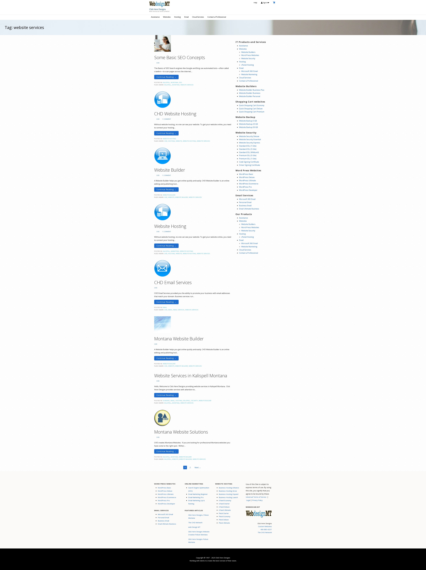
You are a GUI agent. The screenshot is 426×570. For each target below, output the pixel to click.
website (179, 141)
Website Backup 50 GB (248, 127)
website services (187, 85)
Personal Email (245, 202)
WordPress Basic (246, 174)
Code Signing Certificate (249, 162)
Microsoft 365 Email (249, 71)
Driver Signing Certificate (249, 165)
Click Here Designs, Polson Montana (198, 516)
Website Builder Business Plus (251, 90)
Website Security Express (249, 142)
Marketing (175, 251)
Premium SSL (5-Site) (247, 155)
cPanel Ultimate (225, 510)
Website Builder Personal (249, 96)
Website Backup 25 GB (248, 124)
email (170, 310)
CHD (158, 63)
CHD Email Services (173, 282)
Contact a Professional (216, 17)
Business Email (245, 205)
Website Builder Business (249, 93)
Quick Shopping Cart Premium (251, 111)
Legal (248, 500)
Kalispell (166, 82)
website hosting (189, 141)
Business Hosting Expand (228, 494)
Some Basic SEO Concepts (179, 57)
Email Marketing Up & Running (196, 502)
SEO (180, 82)
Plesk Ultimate (224, 523)
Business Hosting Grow (228, 491)
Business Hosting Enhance (229, 488)
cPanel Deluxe (224, 507)
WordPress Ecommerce (248, 183)
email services (178, 310)
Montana (174, 82)
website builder (181, 197)
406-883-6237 (266, 529)
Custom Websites (265, 526)
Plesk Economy (224, 516)
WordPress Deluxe (246, 177)
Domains (166, 400)
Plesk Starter (224, 513)
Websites (167, 17)
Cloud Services (198, 17)
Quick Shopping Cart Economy (251, 105)
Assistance (155, 17)
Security (194, 400)
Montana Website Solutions (181, 432)
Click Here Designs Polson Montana (198, 540)
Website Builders (248, 52)
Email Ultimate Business (249, 209)
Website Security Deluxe (249, 136)
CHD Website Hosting (175, 114)
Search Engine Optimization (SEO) (198, 489)
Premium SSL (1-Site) (247, 158)
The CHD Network (195, 522)
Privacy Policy (257, 500)
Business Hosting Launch (228, 497)
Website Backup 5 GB (248, 121)
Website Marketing (249, 74)
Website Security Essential (250, 139)
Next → (198, 467)
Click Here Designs (157, 9)
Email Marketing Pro (196, 497)
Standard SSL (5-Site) (247, 149)
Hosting (177, 17)
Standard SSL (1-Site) (247, 146)
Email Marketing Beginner (198, 494)
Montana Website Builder (179, 339)
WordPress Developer (248, 190)
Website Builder (169, 170)
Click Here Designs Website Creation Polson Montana (198, 533)
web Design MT (194, 527)
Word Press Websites (250, 55)
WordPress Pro (245, 187)
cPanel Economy (225, 500)
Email (186, 17)
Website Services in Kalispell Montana (190, 376)
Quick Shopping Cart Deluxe (250, 108)
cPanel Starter (224, 504)
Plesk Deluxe (224, 520)
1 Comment (166, 119)
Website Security (248, 58)
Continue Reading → (166, 77)
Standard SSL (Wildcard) (249, 152)
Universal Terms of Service (256, 497)
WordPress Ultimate (247, 180)
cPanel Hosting (247, 65)
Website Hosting (169, 139)
